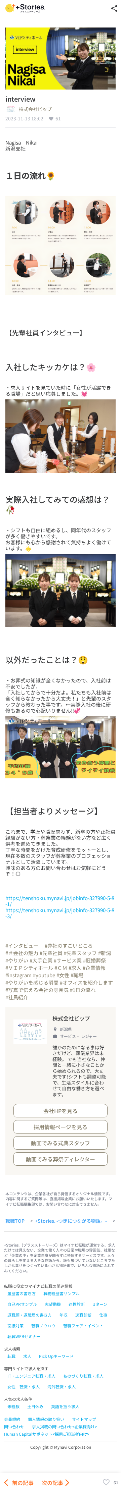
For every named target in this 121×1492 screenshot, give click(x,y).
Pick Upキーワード (56, 1356)
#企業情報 (94, 967)
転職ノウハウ (43, 1325)
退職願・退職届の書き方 (29, 1315)
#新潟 (104, 952)
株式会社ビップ (35, 109)
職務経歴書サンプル (61, 1293)
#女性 (62, 975)
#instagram (18, 975)
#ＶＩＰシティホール (29, 967)
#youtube (44, 975)
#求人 (75, 967)
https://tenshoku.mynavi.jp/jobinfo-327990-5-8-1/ (59, 900)
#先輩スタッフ (80, 952)
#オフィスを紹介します (86, 982)
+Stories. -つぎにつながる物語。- (71, 1221)
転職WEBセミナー (23, 1336)
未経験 (13, 1406)
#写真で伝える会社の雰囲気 (37, 989)
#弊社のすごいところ (69, 945)
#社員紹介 (16, 997)
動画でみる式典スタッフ (60, 1143)
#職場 (77, 975)
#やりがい (16, 960)
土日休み (35, 1406)
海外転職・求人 (61, 1386)
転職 (11, 1356)
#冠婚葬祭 (94, 960)
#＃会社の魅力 (21, 952)
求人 (27, 1356)
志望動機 (53, 1304)
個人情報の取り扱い (46, 1419)
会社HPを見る (60, 1111)
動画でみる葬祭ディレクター (60, 1159)
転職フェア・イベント (83, 1325)
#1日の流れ (82, 989)
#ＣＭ (60, 967)
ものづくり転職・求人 (83, 1376)
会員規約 (12, 1419)
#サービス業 (68, 960)
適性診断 (77, 1304)
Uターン (99, 1304)
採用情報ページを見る (60, 1127)
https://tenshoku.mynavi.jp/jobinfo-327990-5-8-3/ (59, 913)
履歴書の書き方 (21, 1293)
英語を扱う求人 (65, 1406)
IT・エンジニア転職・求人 (31, 1376)
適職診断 (83, 1315)
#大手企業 (41, 960)
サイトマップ (84, 1419)
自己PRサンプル (22, 1304)
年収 (63, 1315)
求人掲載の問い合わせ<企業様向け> (64, 1426)
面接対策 (15, 1325)
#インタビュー (24, 945)
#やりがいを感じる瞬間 (31, 982)
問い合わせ (14, 1426)
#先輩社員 (51, 952)
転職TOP (15, 1221)
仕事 (103, 1315)
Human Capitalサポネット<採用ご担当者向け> (46, 1434)
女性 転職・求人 (23, 1386)
